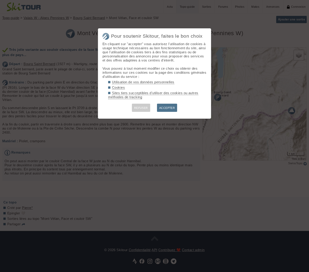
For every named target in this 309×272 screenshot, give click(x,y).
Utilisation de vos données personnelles (143, 82)
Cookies (118, 87)
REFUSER (141, 108)
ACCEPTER (167, 108)
